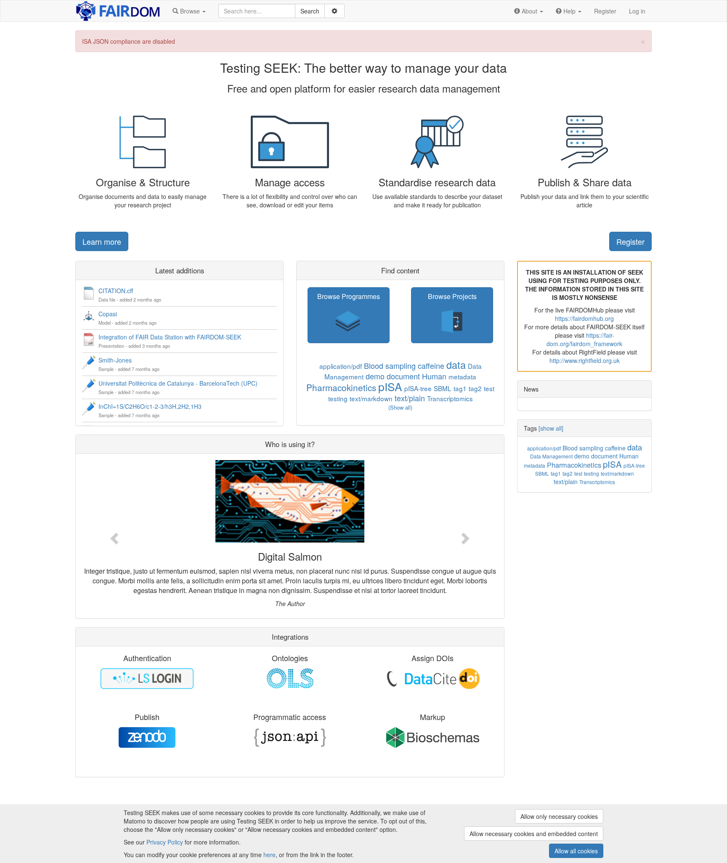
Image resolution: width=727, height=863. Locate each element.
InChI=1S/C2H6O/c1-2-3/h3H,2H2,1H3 (150, 406)
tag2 (475, 388)
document (403, 376)
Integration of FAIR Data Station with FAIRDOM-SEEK (169, 337)
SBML (442, 388)
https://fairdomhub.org (584, 318)
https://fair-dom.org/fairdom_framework (584, 339)
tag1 (460, 388)
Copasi (107, 314)
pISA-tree (418, 388)
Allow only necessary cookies (559, 816)
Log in (637, 11)
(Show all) (400, 407)
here (269, 854)
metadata (462, 376)
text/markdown (371, 398)
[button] (189, 10)
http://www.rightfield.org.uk (584, 360)
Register (605, 11)
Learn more (101, 241)
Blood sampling (390, 365)
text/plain (410, 397)
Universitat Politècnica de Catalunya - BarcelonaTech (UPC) (177, 383)
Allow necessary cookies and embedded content (534, 833)
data (456, 364)
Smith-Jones (115, 360)
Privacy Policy (164, 842)
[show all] (551, 428)
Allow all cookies (576, 851)
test (489, 388)
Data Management (551, 456)
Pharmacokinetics (341, 387)
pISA (390, 386)
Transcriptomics (450, 398)
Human (434, 376)
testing (338, 398)
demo (375, 376)
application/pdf (340, 366)
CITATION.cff (115, 290)
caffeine (431, 365)
